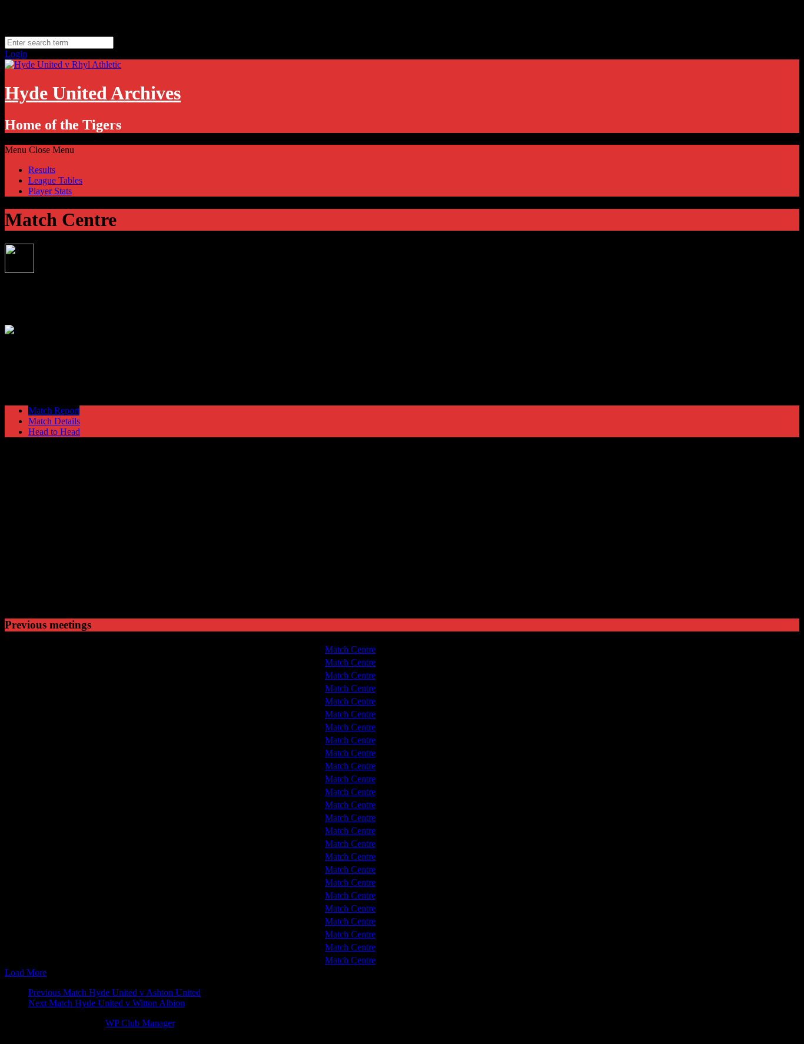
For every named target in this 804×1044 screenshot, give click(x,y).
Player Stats (50, 191)
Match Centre (350, 649)
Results (41, 170)
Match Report (53, 410)
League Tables (55, 180)
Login (16, 54)
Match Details (54, 421)
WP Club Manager (139, 1023)
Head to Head (54, 432)
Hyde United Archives (93, 93)
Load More (25, 972)
